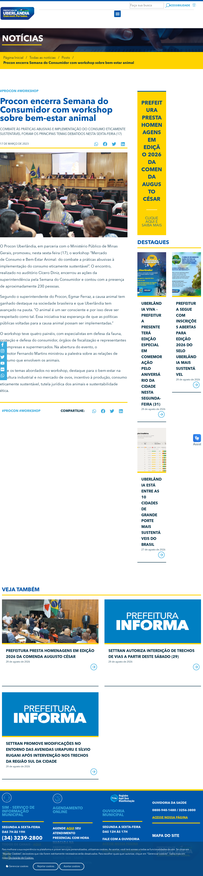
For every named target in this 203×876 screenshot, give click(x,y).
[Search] (167, 5)
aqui (70, 828)
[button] (117, 14)
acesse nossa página (170, 817)
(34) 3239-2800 (22, 838)
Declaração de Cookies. (21, 858)
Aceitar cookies (72, 866)
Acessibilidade (179, 5)
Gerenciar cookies (18, 866)
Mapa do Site (165, 836)
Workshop (28, 91)
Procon (9, 91)
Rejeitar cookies (45, 866)
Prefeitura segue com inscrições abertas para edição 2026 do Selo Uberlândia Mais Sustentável (186, 339)
